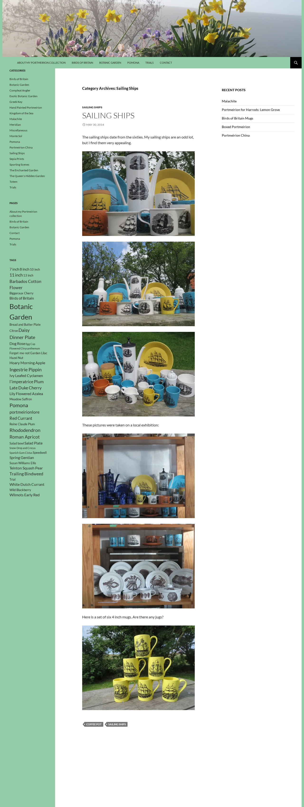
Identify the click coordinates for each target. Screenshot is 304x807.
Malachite (229, 101)
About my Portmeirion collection (41, 62)
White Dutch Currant (27, 484)
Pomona (133, 62)
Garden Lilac (38, 353)
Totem (13, 181)
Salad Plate (33, 443)
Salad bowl (17, 443)
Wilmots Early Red (25, 495)
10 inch (35, 269)
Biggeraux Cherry (21, 293)
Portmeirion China (236, 135)
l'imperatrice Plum (27, 381)
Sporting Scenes (19, 164)
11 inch (16, 274)
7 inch (14, 269)
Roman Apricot (25, 436)
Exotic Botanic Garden (24, 96)
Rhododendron (25, 430)
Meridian (15, 124)
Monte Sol (16, 136)
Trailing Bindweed (26, 473)
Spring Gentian (22, 457)
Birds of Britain (82, 62)
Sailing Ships (92, 107)
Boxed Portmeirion (236, 127)
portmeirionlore (24, 412)
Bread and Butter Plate (25, 324)
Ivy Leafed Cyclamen (26, 375)
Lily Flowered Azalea (26, 394)
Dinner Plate (22, 337)
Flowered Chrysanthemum (25, 348)
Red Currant (21, 418)
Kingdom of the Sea (21, 113)
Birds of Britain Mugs (237, 118)
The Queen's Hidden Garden (27, 176)
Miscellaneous (18, 130)
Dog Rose (17, 343)
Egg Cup (30, 343)
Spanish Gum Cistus (21, 452)
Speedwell (40, 452)
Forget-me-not (20, 353)
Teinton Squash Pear (26, 468)
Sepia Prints (17, 159)
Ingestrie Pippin (26, 369)
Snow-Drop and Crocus (23, 447)
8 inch (24, 269)
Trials (149, 62)
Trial (12, 479)
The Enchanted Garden (24, 170)
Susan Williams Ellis (23, 463)
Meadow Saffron (21, 399)
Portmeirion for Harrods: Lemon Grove (251, 110)
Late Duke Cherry (26, 387)
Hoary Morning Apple (27, 363)
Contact (166, 62)
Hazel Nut (16, 358)
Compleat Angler (20, 90)
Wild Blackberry (20, 490)
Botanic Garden (110, 62)
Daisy (24, 330)
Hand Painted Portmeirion (26, 107)
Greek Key (16, 102)
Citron (14, 331)
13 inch (28, 275)
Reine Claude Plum (22, 424)
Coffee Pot (94, 724)
